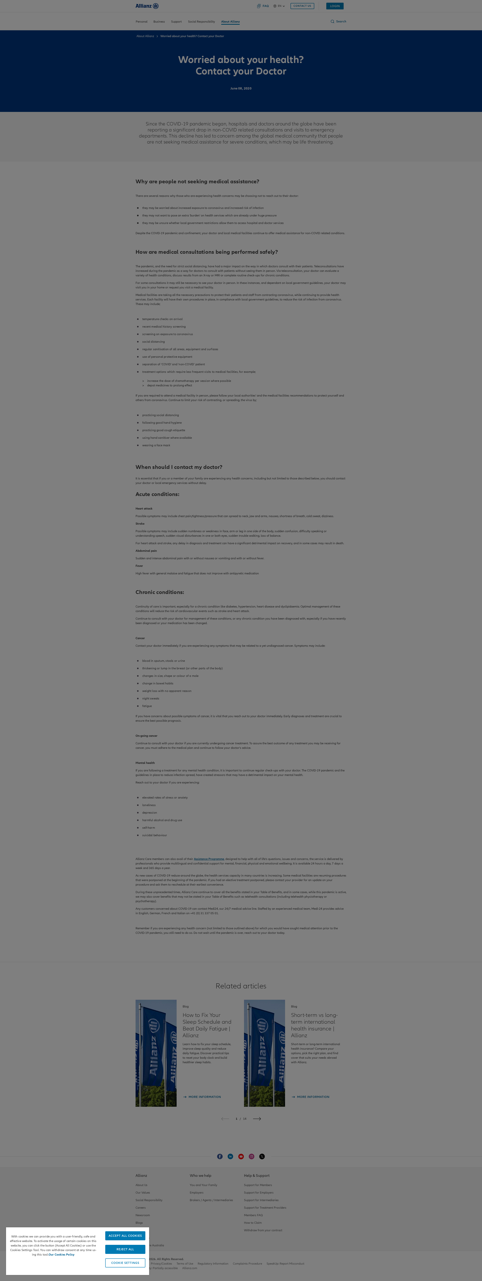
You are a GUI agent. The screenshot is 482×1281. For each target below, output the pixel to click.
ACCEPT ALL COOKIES (125, 1236)
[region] (77, 1251)
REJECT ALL (125, 1249)
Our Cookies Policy (62, 1255)
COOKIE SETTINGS (125, 1263)
